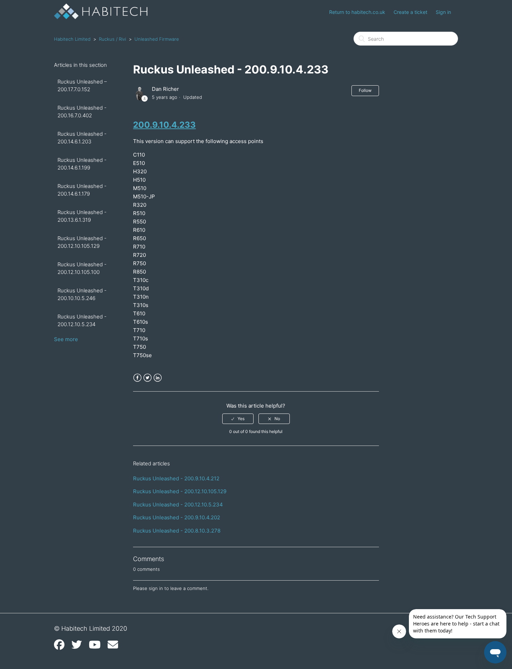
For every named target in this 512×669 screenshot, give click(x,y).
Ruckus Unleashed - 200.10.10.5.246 (82, 294)
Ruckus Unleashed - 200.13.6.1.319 (82, 216)
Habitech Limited (72, 39)
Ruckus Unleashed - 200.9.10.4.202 (176, 517)
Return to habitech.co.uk (357, 12)
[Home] (100, 17)
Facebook (137, 377)
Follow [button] (365, 90)
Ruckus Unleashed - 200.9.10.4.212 (176, 478)
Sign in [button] (443, 12)
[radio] (238, 419)
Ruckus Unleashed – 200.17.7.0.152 (82, 85)
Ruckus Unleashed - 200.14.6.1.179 (82, 190)
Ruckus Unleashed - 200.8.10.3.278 (176, 530)
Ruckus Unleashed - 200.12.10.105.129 (82, 242)
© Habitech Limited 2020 (90, 628)
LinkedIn (157, 377)
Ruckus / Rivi (112, 39)
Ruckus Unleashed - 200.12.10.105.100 (82, 268)
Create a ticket (410, 12)
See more (66, 339)
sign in (156, 588)
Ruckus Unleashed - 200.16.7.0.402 (82, 111)
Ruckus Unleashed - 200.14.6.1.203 (82, 138)
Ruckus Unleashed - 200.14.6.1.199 (82, 164)
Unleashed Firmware (156, 39)
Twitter (147, 377)
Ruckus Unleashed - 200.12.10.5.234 (82, 320)
